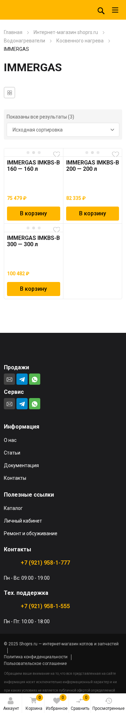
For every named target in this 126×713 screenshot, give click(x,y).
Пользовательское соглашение (35, 663)
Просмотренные (108, 708)
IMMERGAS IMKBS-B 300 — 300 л (33, 241)
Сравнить (80, 703)
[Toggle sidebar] (9, 92)
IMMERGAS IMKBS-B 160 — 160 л (33, 165)
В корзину (33, 213)
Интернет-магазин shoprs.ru (66, 32)
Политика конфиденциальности (36, 656)
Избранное (57, 703)
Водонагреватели (24, 40)
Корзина (34, 703)
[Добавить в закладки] (56, 154)
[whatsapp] (34, 379)
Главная (13, 32)
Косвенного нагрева (80, 40)
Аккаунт (11, 708)
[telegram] (22, 379)
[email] (9, 379)
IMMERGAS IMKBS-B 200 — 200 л (92, 165)
